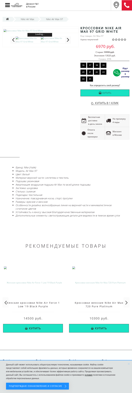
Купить (106, 92)
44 (83, 78)
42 (97, 72)
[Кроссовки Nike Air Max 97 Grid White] (41, 30)
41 (90, 72)
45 (90, 78)
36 (83, 65)
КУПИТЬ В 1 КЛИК (107, 103)
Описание (10, 154)
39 (103, 65)
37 (90, 65)
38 (97, 65)
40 (83, 72)
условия (88, 375)
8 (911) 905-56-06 (127, 5)
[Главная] (7, 19)
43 (103, 72)
